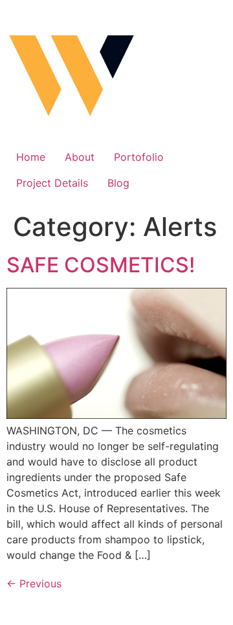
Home (30, 156)
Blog (118, 182)
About (79, 156)
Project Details (52, 182)
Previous (33, 583)
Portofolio (139, 156)
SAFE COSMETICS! (100, 264)
